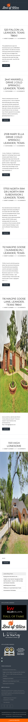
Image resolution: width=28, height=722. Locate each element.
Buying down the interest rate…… (11, 576)
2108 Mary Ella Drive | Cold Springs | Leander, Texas (14, 138)
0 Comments (22, 38)
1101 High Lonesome (14, 444)
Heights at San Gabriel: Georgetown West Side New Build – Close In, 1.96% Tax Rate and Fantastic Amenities (13, 580)
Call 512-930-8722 (14, 720)
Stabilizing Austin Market (9, 585)
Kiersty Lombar (8, 38)
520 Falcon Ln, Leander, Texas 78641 (14, 32)
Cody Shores (8, 91)
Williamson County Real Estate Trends (12, 587)
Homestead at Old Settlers (9, 590)
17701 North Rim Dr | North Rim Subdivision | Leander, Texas (14, 193)
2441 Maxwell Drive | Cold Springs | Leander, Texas (14, 84)
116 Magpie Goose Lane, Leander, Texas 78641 (14, 301)
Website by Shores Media (17, 716)
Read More (6, 65)
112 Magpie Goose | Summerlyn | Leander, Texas (14, 250)
